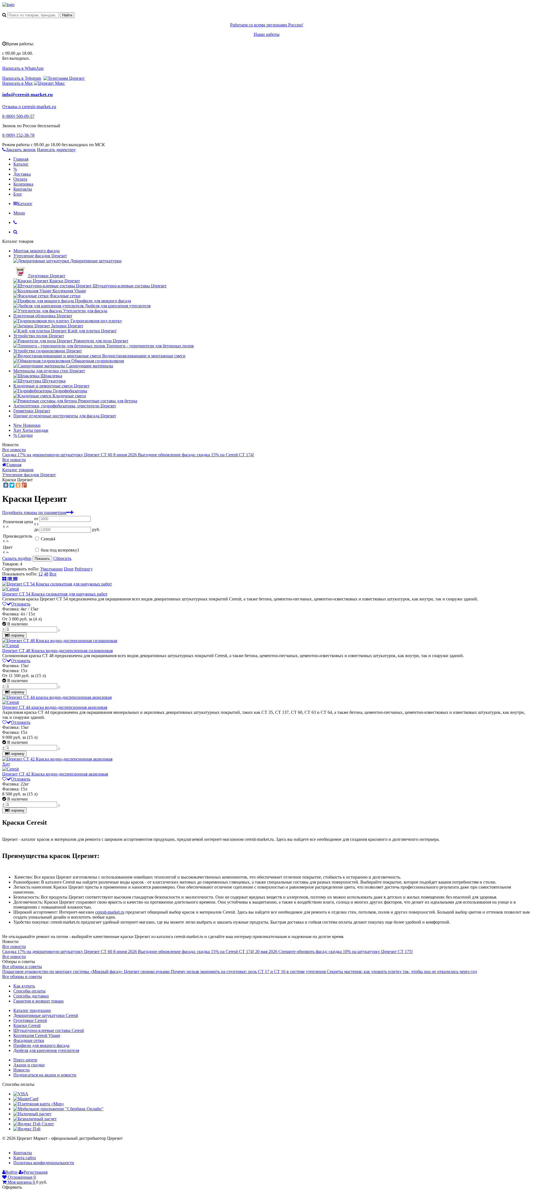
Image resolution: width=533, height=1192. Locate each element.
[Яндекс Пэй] (27, 1128)
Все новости (14, 449)
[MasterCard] (25, 1098)
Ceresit (48, 539)
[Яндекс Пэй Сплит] (33, 1123)
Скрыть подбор (16, 558)
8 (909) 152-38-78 (18, 135)
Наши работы (267, 34)
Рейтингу (84, 569)
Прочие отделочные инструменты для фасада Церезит (64, 415)
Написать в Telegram (21, 78)
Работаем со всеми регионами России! (266, 25)
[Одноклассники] (18, 485)
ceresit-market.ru (109, 912)
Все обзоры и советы (22, 966)
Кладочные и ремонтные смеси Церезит (51, 385)
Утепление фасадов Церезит (40, 255)
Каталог (21, 164)
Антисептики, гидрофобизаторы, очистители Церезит (64, 405)
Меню (19, 213)
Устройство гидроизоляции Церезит (47, 350)
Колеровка (23, 184)
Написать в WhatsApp (23, 68)
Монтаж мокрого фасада (36, 250)
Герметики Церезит (31, 410)
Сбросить (62, 558)
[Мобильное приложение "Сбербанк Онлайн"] (58, 1108)
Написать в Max (17, 83)
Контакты (22, 189)
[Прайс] (15, 579)
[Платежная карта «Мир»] (38, 1103)
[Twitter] (11, 485)
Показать (42, 559)
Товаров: (10, 564)
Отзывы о (12, 106)
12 (40, 574)
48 (46, 574)
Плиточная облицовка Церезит (42, 315)
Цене (69, 569)
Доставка (22, 174)
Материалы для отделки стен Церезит (49, 370)
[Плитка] (4, 579)
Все (52, 574)
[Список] (10, 579)
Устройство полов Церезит (38, 335)
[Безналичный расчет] (35, 1118)
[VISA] (20, 1093)
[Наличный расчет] (32, 1113)
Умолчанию (51, 569)
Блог (17, 194)
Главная (20, 159)
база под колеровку (60, 550)
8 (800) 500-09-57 (18, 116)
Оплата (20, 179)
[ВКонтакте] (5, 485)
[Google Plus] (24, 485)
